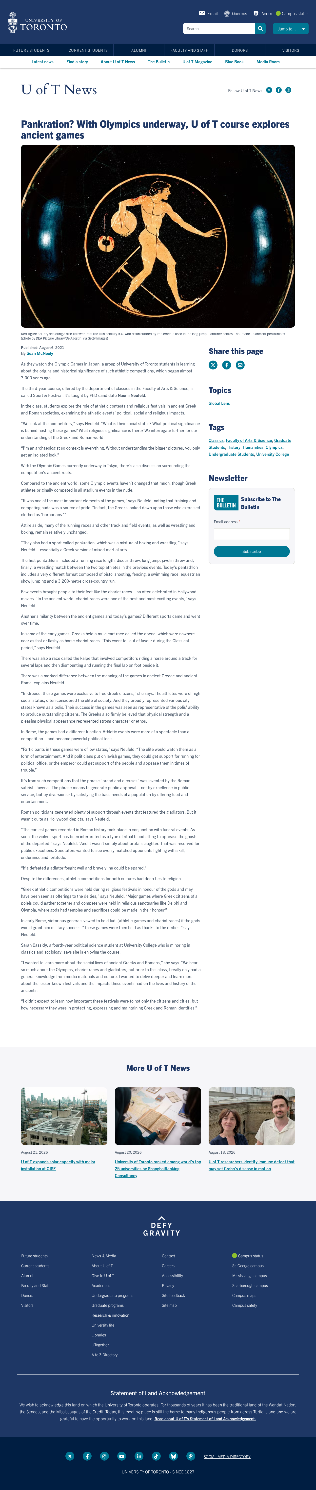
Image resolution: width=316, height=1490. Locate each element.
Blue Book (234, 61)
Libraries (99, 1334)
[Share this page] (240, 365)
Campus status (295, 13)
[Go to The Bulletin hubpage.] (226, 502)
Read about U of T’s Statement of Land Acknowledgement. (205, 1418)
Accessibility (172, 1275)
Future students (31, 50)
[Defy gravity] (161, 1225)
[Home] (38, 22)
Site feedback (173, 1295)
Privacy (168, 1285)
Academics (101, 1285)
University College (272, 454)
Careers (168, 1265)
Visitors (290, 50)
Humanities (253, 447)
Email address (225, 521)
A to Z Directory (105, 1354)
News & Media (104, 1255)
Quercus (239, 13)
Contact (168, 1255)
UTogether (100, 1344)
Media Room (268, 61)
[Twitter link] (269, 90)
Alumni (138, 50)
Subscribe (251, 551)
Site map (169, 1305)
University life (103, 1324)
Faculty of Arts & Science (249, 440)
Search (260, 28)
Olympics (274, 447)
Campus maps (244, 1295)
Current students (88, 50)
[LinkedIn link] (139, 1456)
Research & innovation (110, 1314)
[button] (291, 28)
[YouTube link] (121, 1456)
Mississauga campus (249, 1275)
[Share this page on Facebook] (226, 365)
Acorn (266, 13)
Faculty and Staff (189, 50)
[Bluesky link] (173, 1456)
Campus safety (244, 1305)
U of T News (59, 90)
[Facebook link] (279, 90)
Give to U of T (103, 1275)
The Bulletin (159, 61)
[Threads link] (190, 1456)
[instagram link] (288, 90)
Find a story (77, 61)
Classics (216, 440)
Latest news (43, 61)
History (233, 447)
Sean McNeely (40, 353)
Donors (240, 50)
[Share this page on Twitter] (213, 365)
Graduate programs (108, 1305)
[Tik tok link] (156, 1456)
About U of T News (118, 61)
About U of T (102, 1265)
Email (213, 13)
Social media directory (227, 1456)
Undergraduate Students (231, 454)
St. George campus (248, 1265)
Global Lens (219, 403)
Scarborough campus (250, 1285)
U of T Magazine (197, 61)
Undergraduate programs (112, 1295)
